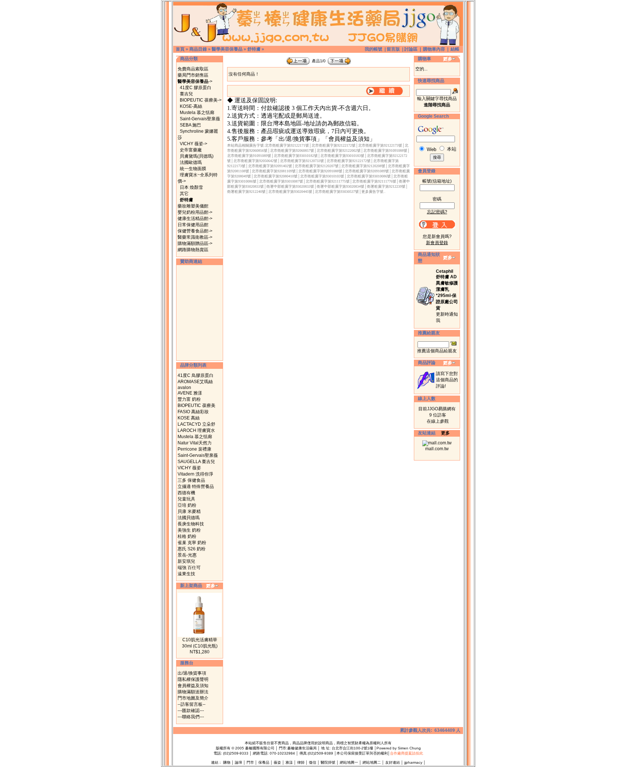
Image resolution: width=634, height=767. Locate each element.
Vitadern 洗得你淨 (195, 474)
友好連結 (392, 762)
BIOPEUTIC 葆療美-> (201, 100)
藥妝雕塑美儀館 (193, 206)
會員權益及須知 (193, 685)
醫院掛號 (328, 762)
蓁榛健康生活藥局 (302, 748)
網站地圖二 (371, 762)
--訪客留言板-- (191, 704)
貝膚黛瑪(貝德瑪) (197, 156)
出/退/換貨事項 (192, 673)
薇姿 (277, 762)
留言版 (393, 49)
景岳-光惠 (187, 555)
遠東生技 (186, 573)
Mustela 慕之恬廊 (197, 112)
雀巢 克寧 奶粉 (192, 542)
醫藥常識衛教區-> (195, 237)
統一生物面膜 (193, 168)
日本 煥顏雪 (191, 187)
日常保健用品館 (193, 224)
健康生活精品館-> (195, 218)
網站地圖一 (349, 762)
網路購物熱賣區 (193, 249)
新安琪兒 (186, 561)
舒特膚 (253, 49)
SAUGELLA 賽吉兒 (196, 461)
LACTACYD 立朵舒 (196, 424)
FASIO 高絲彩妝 (193, 411)
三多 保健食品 (191, 480)
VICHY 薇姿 (189, 467)
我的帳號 (373, 49)
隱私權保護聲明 (193, 679)
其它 (184, 193)
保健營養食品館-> (195, 231)
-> (195, 81)
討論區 (411, 49)
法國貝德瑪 (189, 517)
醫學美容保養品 (227, 49)
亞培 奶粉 (187, 505)
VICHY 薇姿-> (193, 143)
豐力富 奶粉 (189, 399)
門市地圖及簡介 (193, 698)
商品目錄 (198, 49)
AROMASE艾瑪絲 (195, 381)
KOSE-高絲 (191, 106)
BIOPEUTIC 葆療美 (196, 405)
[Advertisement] (200, 313)
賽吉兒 (186, 93)
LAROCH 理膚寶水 (196, 430)
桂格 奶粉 (187, 536)
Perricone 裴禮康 (194, 449)
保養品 (263, 762)
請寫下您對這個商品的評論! (447, 380)
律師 (301, 762)
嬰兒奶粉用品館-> (195, 212)
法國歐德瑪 (191, 162)
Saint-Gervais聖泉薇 (200, 118)
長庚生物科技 (191, 523)
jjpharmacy (413, 762)
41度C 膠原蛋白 (195, 87)
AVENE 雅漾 (190, 393)
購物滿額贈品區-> (195, 243)
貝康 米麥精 (189, 511)
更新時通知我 (447, 296)
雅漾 (289, 762)
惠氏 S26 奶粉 (191, 548)
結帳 (455, 49)
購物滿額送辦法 (193, 691)
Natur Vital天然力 (195, 442)
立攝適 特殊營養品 (196, 486)
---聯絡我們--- (191, 716)
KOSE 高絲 (189, 418)
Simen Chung (409, 748)
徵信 (312, 762)
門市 (250, 762)
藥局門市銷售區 (193, 75)
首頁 (180, 49)
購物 (226, 762)
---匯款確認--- (191, 710)
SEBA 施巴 (190, 125)
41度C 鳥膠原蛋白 (196, 375)
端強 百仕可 (189, 567)
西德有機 (186, 492)
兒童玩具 (186, 499)
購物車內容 (434, 49)
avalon (184, 387)
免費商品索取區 (193, 68)
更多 (445, 433)
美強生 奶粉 (189, 530)
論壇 (238, 762)
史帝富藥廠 (191, 150)
